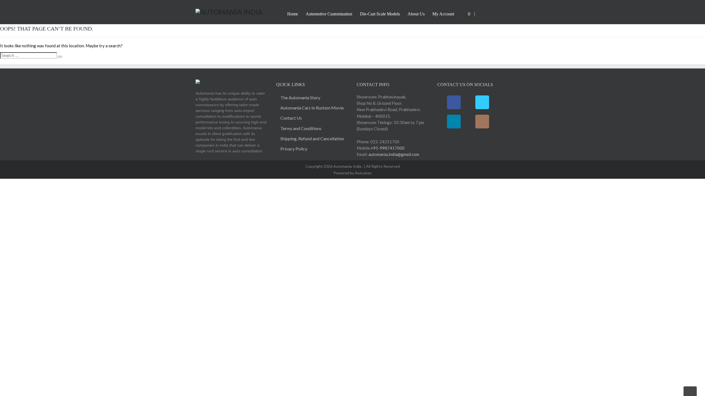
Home (292, 14)
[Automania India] (229, 11)
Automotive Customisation (329, 14)
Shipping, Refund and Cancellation (312, 138)
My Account (443, 14)
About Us (416, 14)
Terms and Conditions (300, 128)
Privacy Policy (293, 148)
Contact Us (291, 117)
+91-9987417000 (388, 147)
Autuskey (363, 172)
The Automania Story (300, 97)
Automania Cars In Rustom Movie (312, 107)
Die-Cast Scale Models (380, 14)
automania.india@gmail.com (393, 154)
